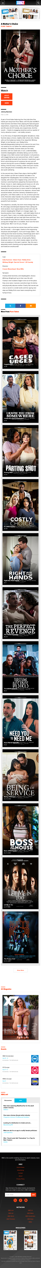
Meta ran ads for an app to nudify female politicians (20, 1131)
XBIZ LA (30, 1210)
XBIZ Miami (30, 1213)
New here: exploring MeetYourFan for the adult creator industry (18, 1107)
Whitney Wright (7, 262)
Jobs (20, 1100)
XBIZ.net (4, 1094)
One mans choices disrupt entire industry (16, 1115)
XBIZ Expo (30, 1219)
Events (3, 1049)
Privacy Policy (20, 1179)
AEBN (7, 103)
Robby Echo (26, 260)
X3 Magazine (6, 989)
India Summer (7, 260)
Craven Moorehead (9, 269)
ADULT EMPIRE (6, 96)
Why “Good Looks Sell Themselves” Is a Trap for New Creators (19, 1139)
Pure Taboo (6, 26)
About (20, 1176)
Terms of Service (36, 1261)
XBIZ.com (11, 1210)
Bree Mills (20, 269)
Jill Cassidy (29, 262)
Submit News (20, 1167)
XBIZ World (11, 1216)
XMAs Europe (7, 1079)
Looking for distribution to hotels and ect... (17, 1123)
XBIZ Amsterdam (8, 1056)
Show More (20, 970)
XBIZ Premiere (10, 1219)
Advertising (20, 1170)
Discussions (8, 1100)
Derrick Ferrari (19, 262)
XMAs (30, 1222)
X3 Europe (5, 1067)
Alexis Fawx (17, 260)
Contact (20, 1173)
